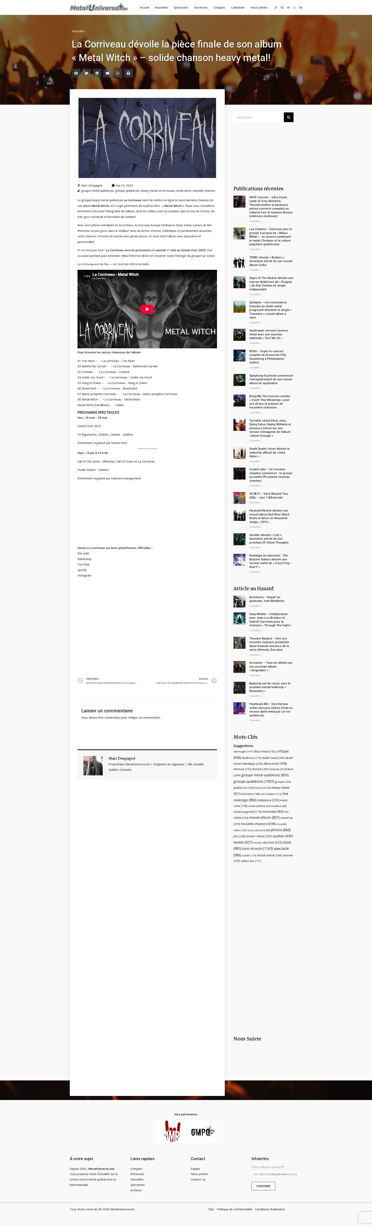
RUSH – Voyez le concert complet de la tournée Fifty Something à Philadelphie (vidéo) (267, 357)
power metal (259, 836)
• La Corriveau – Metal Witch (120, 399)
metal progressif (247, 812)
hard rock (263, 787)
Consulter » (255, 221)
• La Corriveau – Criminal (112, 372)
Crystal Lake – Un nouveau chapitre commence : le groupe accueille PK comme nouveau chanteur (271, 475)
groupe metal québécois (97, 190)
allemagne (243, 751)
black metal (265, 751)
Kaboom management (126, 478)
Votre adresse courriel (267, 1167)
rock (275, 842)
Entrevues (201, 7)
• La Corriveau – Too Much (117, 361)
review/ (260, 842)
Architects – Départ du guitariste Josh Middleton (266, 599)
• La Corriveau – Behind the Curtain (133, 366)
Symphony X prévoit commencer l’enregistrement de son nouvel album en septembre (271, 379)
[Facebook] (282, 7)
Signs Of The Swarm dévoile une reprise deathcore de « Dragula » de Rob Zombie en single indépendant (271, 284)
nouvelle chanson (204, 190)
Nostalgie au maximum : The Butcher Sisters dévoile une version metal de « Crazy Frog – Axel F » (270, 561)
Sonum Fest (119, 443)
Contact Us (198, 1179)
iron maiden (271, 794)
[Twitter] (288, 7)
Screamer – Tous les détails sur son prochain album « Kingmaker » (271, 666)
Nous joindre (259, 7)
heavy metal (149, 190)
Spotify (82, 570)
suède (249, 855)
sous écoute (257, 848)
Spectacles (181, 7)
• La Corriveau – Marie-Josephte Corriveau (148, 394)
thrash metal (269, 855)
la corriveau (166, 190)
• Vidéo (118, 405)
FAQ (211, 1209)
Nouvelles (161, 7)
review (242, 842)
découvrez (275, 763)
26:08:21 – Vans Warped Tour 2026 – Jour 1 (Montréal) (268, 496)
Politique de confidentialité (234, 1209)
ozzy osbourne (259, 830)
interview (250, 794)
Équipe (195, 1169)
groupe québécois (127, 190)
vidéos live (251, 861)
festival (260, 769)
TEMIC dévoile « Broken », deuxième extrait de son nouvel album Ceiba (270, 261)
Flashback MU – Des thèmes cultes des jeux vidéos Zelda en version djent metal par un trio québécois (271, 710)
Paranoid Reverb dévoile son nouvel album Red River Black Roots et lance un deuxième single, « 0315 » (269, 516)
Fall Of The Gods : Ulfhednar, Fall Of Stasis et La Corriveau (116, 461)
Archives (136, 1190)
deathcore (251, 758)
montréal (273, 811)
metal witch (183, 190)
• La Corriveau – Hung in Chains (125, 383)
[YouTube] (300, 7)
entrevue (242, 769)
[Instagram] (294, 7)
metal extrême (259, 806)
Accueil (144, 7)
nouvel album (264, 817)
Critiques (219, 7)
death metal (273, 758)
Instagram (84, 575)
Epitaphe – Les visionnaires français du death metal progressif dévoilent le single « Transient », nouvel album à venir (270, 310)
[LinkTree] (275, 7)
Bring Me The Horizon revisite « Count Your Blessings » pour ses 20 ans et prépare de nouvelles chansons (269, 402)
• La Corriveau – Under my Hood (129, 377)
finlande (277, 769)
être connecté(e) (109, 717)
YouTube (84, 564)
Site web (83, 553)
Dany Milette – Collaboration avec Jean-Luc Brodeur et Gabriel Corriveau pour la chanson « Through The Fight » (270, 620)
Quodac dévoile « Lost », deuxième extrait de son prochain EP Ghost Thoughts (268, 539)
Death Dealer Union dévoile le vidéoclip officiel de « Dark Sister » (269, 452)
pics (239, 836)
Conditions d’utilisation (270, 1209)
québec (283, 836)
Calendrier (238, 7)
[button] (76, 73)
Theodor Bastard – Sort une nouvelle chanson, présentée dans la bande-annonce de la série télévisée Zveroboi (269, 644)
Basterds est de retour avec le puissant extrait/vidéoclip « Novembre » (269, 687)
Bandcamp (84, 559)
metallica (279, 806)
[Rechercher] (289, 117)
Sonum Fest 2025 (89, 426)
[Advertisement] (147, 627)
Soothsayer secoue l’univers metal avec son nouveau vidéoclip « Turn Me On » (268, 334)
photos (281, 829)
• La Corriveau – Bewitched (118, 388)
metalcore (268, 800)
